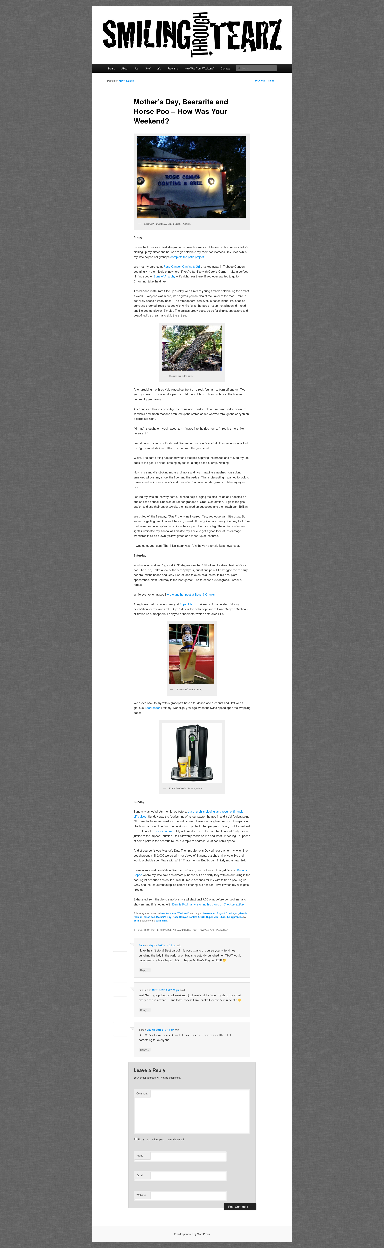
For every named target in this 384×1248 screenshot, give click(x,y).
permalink (161, 920)
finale (171, 831)
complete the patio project (187, 257)
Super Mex (187, 604)
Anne (142, 945)
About (124, 68)
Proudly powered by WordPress (192, 1234)
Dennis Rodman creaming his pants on (198, 904)
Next (272, 80)
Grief (148, 68)
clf (236, 913)
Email (139, 1175)
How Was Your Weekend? (199, 68)
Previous (258, 80)
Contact (225, 68)
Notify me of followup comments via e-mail (161, 1139)
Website (141, 1195)
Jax (136, 68)
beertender (209, 913)
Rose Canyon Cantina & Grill (182, 266)
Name (139, 1155)
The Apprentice (234, 904)
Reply (144, 970)
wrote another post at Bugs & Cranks (191, 594)
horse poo (149, 917)
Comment (142, 1093)
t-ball (222, 917)
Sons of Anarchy (164, 276)
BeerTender (152, 707)
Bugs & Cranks (225, 913)
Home (111, 68)
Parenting (172, 68)
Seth (136, 920)
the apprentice (234, 917)
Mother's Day (163, 917)
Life (159, 68)
